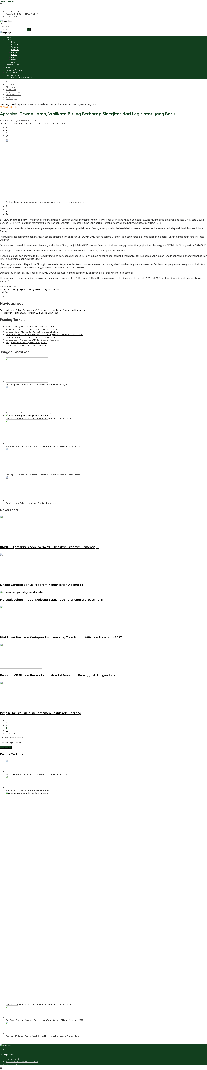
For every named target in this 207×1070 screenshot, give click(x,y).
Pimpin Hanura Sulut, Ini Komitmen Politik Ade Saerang (31, 503)
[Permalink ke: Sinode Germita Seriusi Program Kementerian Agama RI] (27, 410)
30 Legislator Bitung (9, 289)
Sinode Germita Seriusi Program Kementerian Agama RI (31, 413)
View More (6, 747)
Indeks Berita (49, 123)
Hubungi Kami (12, 1059)
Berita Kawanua (14, 123)
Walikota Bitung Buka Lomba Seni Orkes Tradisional (30, 326)
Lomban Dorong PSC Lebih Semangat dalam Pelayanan (32, 337)
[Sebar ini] (6, 127)
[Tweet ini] (7, 130)
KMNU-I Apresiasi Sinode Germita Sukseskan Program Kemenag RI (36, 384)
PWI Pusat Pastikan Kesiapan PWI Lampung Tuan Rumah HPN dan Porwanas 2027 (44, 446)
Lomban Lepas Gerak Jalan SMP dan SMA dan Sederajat (32, 340)
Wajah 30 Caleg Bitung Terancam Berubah (26, 345)
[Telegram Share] (7, 133)
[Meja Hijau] (6, 21)
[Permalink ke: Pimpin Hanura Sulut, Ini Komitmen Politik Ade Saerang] (27, 500)
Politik (59, 123)
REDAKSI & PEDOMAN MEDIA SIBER (22, 1061)
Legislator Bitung (26, 289)
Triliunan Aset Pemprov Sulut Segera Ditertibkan (29, 312)
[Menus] (1, 4)
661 (7, 730)
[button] (29, 29)
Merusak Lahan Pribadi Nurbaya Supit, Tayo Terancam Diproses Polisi (38, 418)
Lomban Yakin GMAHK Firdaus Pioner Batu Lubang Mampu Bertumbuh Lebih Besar (44, 334)
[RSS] (7, 296)
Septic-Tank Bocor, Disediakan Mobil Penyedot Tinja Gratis (33, 329)
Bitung (39, 123)
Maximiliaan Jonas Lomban (47, 289)
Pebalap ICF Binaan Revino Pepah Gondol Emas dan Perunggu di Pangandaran (43, 474)
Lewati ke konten (8, 1)
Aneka (3, 123)
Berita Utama (29, 123)
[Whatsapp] (7, 135)
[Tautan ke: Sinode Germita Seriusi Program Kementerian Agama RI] (12, 787)
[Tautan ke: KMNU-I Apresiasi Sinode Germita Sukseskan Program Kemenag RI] (12, 771)
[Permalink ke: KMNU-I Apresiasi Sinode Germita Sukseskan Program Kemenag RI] (27, 381)
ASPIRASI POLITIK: (8, 107)
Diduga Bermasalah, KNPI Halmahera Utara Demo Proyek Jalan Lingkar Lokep (43, 310)
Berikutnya (10, 733)
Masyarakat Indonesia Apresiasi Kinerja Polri (26, 342)
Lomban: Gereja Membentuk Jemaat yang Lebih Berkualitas (34, 332)
